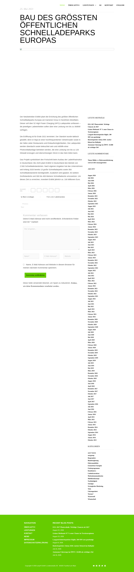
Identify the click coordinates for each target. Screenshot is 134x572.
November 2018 (93, 376)
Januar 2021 (92, 317)
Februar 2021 (92, 314)
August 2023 (92, 239)
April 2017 (91, 401)
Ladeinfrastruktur (60, 197)
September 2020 (93, 327)
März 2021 (91, 311)
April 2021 (91, 309)
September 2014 (93, 432)
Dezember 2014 (92, 427)
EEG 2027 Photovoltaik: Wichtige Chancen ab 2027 (71, 527)
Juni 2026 (91, 180)
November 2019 (93, 353)
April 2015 (91, 417)
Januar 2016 (92, 414)
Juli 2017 (91, 396)
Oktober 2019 (92, 355)
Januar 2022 (92, 286)
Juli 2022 (91, 273)
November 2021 (93, 291)
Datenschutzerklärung (36, 543)
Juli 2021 (91, 301)
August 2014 (92, 435)
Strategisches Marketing (95, 486)
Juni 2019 (91, 365)
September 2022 (93, 268)
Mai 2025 (91, 214)
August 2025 (92, 206)
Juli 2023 (91, 242)
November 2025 (93, 198)
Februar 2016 (92, 412)
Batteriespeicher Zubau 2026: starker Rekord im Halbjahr (73, 546)
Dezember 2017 (92, 389)
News (26, 536)
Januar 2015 (92, 424)
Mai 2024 (91, 216)
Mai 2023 (91, 247)
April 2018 (91, 386)
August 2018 (92, 381)
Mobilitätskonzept (93, 478)
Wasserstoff (91, 496)
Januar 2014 (92, 437)
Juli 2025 (91, 209)
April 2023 (91, 250)
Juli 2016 (91, 407)
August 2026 (92, 175)
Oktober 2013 (92, 440)
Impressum (29, 540)
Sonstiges (91, 484)
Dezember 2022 (92, 260)
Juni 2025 (91, 211)
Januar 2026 (92, 193)
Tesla (89, 489)
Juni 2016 (91, 409)
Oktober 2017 (92, 394)
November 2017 (93, 391)
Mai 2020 (91, 337)
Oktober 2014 (92, 430)
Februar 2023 (92, 255)
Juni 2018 (91, 383)
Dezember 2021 (92, 288)
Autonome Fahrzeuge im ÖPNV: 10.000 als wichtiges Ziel (73, 552)
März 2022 (91, 281)
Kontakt (28, 533)
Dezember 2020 (92, 319)
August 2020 (92, 329)
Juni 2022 (91, 275)
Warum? (90, 494)
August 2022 (92, 270)
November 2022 (93, 263)
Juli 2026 (91, 178)
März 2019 (91, 371)
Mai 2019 (91, 368)
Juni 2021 (91, 304)
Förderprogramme (94, 468)
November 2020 (93, 322)
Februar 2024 (92, 224)
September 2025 (93, 204)
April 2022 (91, 278)
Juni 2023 (91, 245)
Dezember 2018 (92, 373)
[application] (95, 5)
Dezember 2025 (92, 196)
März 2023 (91, 252)
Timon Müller (92, 160)
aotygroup (91, 455)
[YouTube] (94, 566)
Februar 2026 (92, 191)
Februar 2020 (92, 345)
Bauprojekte (92, 458)
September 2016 (93, 404)
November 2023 (93, 232)
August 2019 (92, 360)
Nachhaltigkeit (92, 481)
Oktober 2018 (92, 378)
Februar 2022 (92, 283)
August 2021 (92, 299)
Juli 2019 (91, 363)
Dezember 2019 (92, 350)
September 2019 (93, 358)
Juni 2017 (91, 399)
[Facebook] (96, 566)
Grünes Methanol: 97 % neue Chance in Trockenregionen (73, 533)
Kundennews (92, 471)
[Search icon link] (129, 5)
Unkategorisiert (93, 491)
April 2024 (91, 219)
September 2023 (93, 237)
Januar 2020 (92, 347)
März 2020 (91, 342)
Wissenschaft (92, 499)
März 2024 (91, 222)
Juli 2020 (91, 332)
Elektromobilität (93, 463)
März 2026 (91, 188)
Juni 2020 (91, 335)
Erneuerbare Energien (95, 465)
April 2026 (91, 186)
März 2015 (91, 419)
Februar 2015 (92, 422)
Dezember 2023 (92, 229)
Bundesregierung (93, 460)
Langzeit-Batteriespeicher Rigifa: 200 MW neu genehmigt (73, 540)
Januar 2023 (92, 258)
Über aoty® (29, 527)
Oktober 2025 (92, 201)
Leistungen (29, 530)
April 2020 (91, 340)
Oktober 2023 (92, 234)
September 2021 (93, 296)
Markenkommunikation (95, 476)
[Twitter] (102, 566)
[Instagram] (105, 566)
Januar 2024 (92, 227)
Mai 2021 (91, 306)
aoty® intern (92, 453)
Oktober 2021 (92, 293)
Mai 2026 (91, 183)
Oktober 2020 (92, 324)
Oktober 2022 (92, 265)
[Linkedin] (99, 566)
